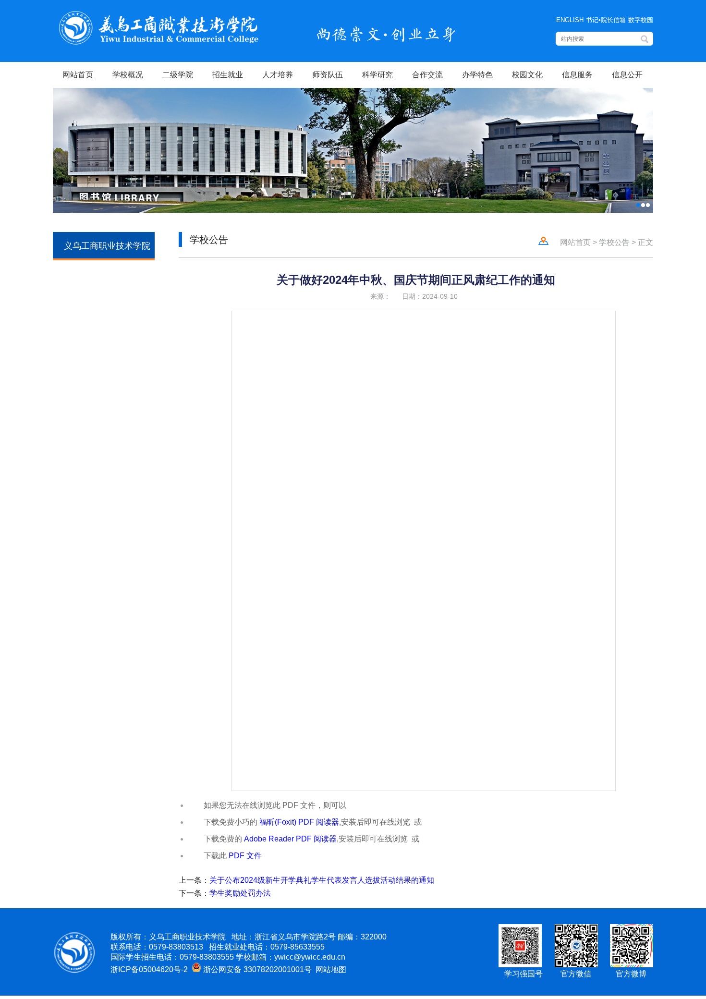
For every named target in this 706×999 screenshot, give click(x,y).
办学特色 (477, 75)
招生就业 (227, 75)
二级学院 (177, 75)
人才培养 (277, 75)
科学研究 (377, 75)
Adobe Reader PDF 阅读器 (290, 839)
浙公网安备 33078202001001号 (256, 969)
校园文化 (527, 75)
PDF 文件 (245, 856)
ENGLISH (570, 20)
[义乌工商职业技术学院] (159, 44)
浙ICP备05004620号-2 (149, 969)
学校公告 (614, 242)
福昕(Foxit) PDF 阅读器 (299, 822)
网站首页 (77, 75)
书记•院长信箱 (606, 20)
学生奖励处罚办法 (240, 893)
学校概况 (127, 75)
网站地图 (330, 969)
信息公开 (627, 75)
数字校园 (640, 20)
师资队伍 (327, 75)
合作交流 (427, 75)
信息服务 (577, 75)
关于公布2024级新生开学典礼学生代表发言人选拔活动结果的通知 (321, 880)
